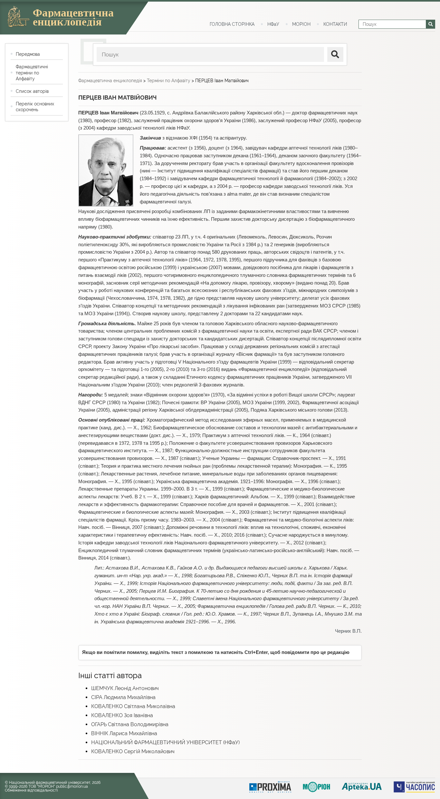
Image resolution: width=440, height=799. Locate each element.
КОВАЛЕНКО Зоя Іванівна (122, 715)
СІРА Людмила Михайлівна (123, 697)
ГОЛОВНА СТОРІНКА (232, 24)
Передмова (28, 54)
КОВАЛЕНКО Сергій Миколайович (133, 751)
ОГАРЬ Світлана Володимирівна (129, 724)
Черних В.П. (348, 631)
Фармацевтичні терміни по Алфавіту (32, 72)
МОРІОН (301, 24)
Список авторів (32, 91)
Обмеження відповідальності (31, 790)
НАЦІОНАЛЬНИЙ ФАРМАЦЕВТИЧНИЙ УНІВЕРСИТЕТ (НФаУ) (165, 742)
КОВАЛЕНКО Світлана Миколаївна (133, 706)
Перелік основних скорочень (35, 106)
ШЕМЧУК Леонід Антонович (125, 688)
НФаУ (273, 24)
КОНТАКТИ (335, 24)
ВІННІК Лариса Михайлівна (124, 733)
